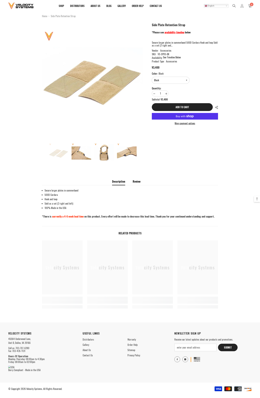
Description (118, 181)
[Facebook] (177, 359)
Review (137, 181)
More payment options (185, 123)
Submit (228, 347)
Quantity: (156, 88)
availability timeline (174, 32)
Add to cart (182, 107)
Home (44, 16)
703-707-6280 (22, 348)
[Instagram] (185, 359)
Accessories (165, 50)
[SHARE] (215, 107)
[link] (62, 302)
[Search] (234, 6)
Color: (158, 73)
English (210, 6)
